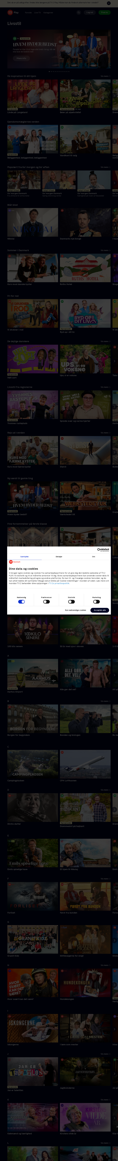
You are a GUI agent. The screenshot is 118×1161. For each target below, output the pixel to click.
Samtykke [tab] (24, 557)
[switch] (46, 602)
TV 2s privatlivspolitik (59, 583)
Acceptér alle (100, 610)
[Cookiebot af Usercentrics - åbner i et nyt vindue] (99, 550)
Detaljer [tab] (59, 557)
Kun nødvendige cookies (75, 610)
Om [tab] (93, 557)
